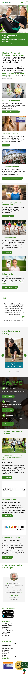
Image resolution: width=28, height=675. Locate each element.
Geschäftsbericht (7, 625)
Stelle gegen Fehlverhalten (9, 657)
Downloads (5, 650)
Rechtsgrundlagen (7, 648)
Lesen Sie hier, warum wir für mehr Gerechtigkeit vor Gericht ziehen (13, 73)
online (4, 283)
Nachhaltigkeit (6, 627)
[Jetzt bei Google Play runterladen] (8, 616)
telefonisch (19, 282)
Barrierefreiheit (6, 645)
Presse (4, 655)
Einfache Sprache (7, 652)
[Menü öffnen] (22, 2)
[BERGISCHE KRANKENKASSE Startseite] (7, 2)
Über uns (4, 633)
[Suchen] (26, 2)
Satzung (4, 629)
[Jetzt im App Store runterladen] (8, 612)
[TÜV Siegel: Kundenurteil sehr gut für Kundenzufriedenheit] (8, 666)
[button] (9, 371)
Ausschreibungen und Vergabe (11, 644)
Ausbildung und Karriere (9, 624)
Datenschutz (5, 647)
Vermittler (5, 637)
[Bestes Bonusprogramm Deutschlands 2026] (19, 666)
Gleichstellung (6, 632)
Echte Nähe (5, 635)
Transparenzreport (7, 630)
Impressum (5, 653)
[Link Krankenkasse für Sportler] (14, 19)
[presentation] (2, 355)
